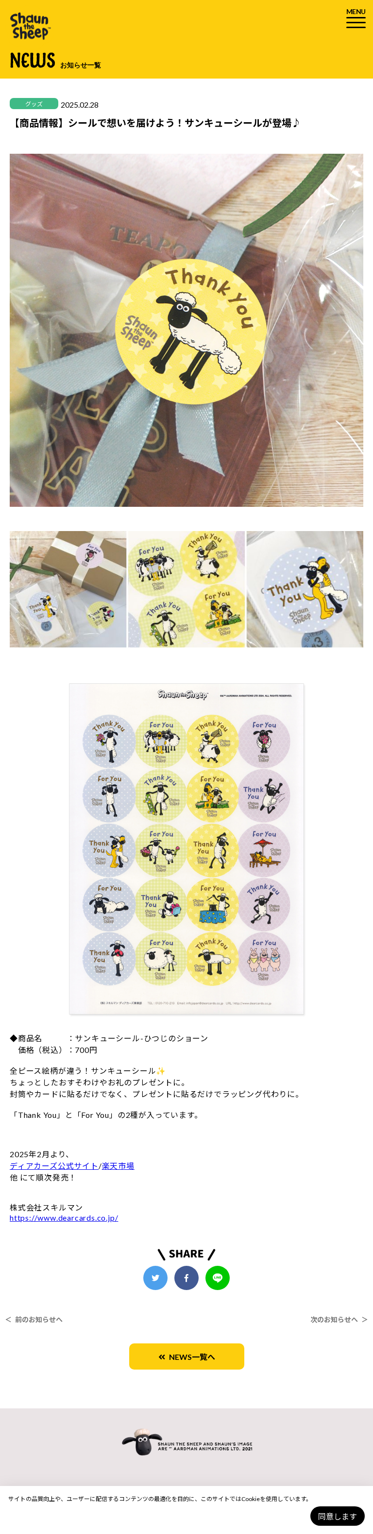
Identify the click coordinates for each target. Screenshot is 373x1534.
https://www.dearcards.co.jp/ (64, 1217)
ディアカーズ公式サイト (54, 1165)
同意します (337, 1516)
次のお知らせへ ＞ (339, 1319)
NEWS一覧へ (190, 1356)
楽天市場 (118, 1165)
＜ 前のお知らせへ (34, 1319)
